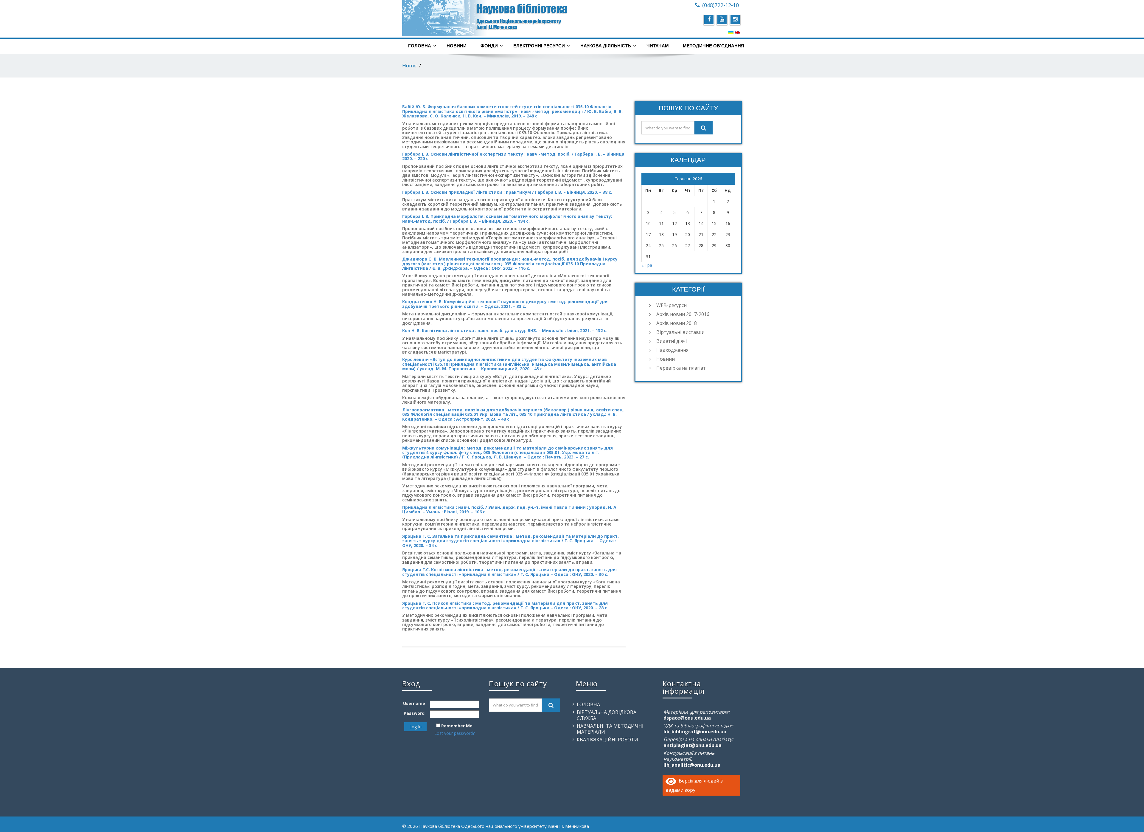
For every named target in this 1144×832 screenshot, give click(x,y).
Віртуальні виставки (680, 332)
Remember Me (456, 726)
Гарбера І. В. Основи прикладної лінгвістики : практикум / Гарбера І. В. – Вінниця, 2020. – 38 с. (507, 192)
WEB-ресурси (671, 305)
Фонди (489, 45)
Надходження (672, 350)
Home (409, 65)
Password (414, 713)
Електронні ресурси (539, 45)
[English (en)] (737, 32)
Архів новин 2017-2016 (682, 314)
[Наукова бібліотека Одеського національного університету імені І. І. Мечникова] (485, 18)
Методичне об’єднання (713, 45)
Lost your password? (454, 733)
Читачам (657, 45)
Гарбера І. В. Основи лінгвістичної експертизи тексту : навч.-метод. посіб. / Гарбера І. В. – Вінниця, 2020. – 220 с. (514, 156)
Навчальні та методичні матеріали (610, 729)
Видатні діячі (671, 341)
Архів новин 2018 (676, 323)
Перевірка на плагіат (681, 368)
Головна (419, 45)
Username (414, 703)
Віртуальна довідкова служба (606, 715)
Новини (457, 45)
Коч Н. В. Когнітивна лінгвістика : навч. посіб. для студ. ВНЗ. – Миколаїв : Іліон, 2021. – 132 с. (504, 330)
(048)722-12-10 (720, 5)
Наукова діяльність (605, 45)
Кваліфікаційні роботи (607, 739)
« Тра (646, 265)
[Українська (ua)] (730, 32)
